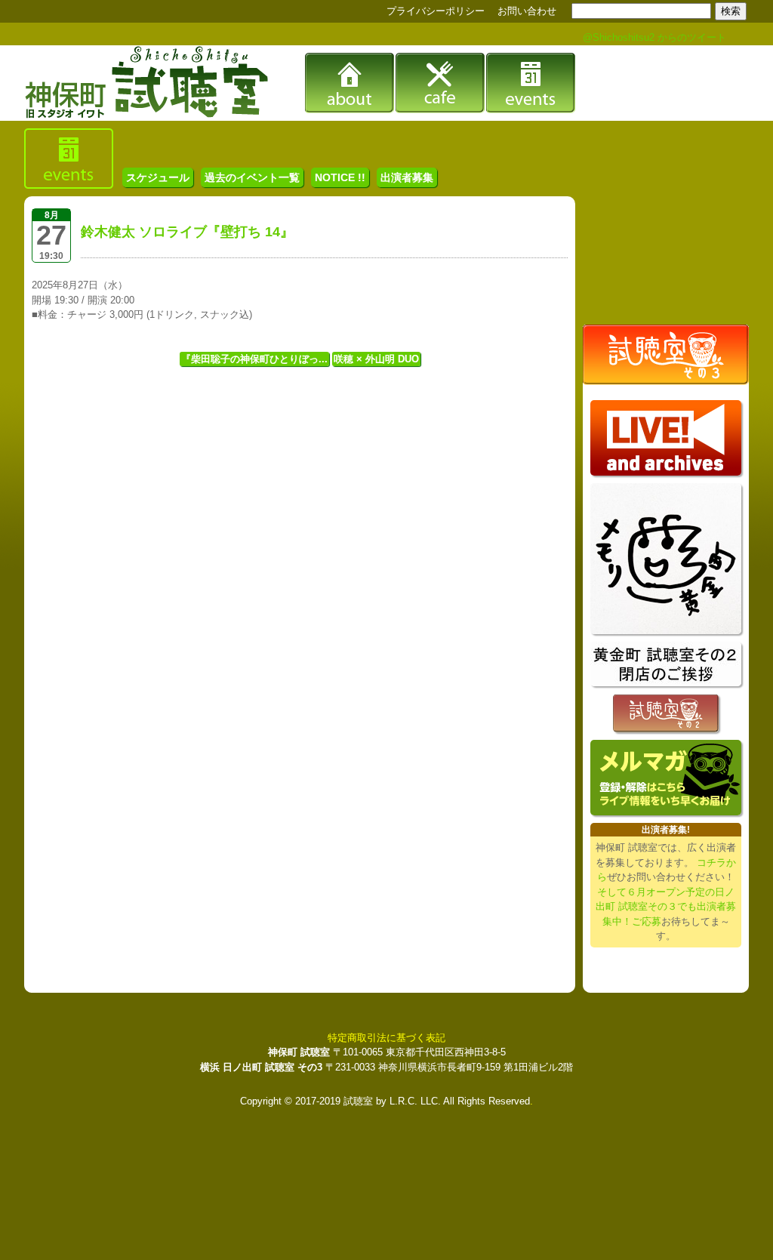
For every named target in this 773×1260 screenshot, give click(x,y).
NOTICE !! (340, 177)
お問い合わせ (526, 11)
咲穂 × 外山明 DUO (376, 359)
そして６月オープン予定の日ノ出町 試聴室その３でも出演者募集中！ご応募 (666, 906)
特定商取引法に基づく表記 (386, 1037)
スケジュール (157, 177)
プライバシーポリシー (435, 11)
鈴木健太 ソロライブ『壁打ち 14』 (187, 231)
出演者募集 (406, 177)
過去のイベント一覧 (252, 177)
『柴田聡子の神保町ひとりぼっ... (254, 359)
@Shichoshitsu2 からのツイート (654, 37)
